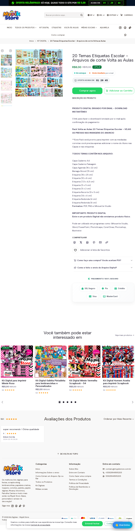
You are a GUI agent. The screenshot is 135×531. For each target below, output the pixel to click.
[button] (59, 402)
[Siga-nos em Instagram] (120, 27)
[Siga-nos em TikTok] (130, 27)
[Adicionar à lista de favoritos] (29, 358)
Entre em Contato (77, 472)
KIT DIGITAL (42, 41)
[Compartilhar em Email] (100, 242)
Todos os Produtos (44, 482)
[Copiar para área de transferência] (107, 242)
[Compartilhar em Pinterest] (94, 242)
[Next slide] (9, 51)
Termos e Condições (78, 479)
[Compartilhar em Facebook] (74, 242)
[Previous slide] (3, 51)
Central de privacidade (40, 525)
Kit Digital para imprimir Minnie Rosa (14, 382)
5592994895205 (113, 476)
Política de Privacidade (79, 483)
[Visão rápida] (29, 364)
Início (31, 41)
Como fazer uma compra (80, 476)
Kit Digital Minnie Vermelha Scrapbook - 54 (83, 382)
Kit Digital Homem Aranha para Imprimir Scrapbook (116, 382)
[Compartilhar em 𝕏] (81, 242)
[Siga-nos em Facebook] (125, 27)
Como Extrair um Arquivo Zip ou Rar (49, 477)
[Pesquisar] (81, 15)
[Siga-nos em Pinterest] (125, 35)
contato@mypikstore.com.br (118, 469)
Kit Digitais (40, 485)
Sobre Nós (73, 469)
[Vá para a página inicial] (11, 15)
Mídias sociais (42, 489)
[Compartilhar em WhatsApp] (87, 242)
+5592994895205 (114, 472)
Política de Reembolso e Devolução (79, 488)
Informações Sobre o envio (47, 472)
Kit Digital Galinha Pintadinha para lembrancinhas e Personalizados (50, 383)
